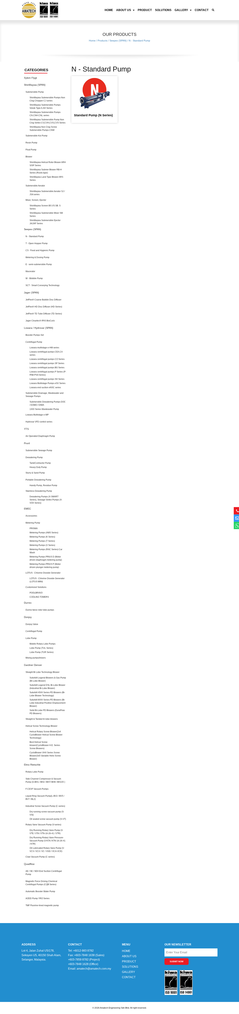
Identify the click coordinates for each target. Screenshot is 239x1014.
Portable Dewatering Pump (38, 480)
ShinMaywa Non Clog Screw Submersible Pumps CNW (43, 128)
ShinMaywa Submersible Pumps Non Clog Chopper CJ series (47, 99)
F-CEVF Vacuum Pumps (37, 789)
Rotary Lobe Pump (34, 772)
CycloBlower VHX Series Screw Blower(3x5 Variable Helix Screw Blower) (45, 755)
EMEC (27, 508)
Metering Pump (33, 523)
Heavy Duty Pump (38, 467)
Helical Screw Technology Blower (41, 726)
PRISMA (34, 528)
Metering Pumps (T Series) (42, 541)
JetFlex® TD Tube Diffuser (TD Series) (44, 313)
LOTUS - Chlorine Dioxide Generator (43, 573)
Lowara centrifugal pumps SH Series (47, 379)
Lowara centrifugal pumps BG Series (47, 367)
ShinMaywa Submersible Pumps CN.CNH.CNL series (45, 114)
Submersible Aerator (35, 185)
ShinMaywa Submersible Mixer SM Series (46, 214)
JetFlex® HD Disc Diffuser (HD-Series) (44, 306)
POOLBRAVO (36, 593)
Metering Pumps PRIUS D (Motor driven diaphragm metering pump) (46, 558)
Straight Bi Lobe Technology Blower (42, 672)
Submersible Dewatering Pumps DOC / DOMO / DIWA (48, 403)
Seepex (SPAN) (32, 229)
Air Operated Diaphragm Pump (40, 436)
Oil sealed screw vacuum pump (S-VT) (48, 819)
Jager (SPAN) (31, 292)
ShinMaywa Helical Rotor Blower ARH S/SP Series (48, 164)
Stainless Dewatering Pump (39, 491)
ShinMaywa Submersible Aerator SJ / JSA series (47, 193)
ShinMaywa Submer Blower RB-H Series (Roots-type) (46, 171)
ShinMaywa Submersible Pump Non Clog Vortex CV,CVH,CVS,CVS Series (47, 121)
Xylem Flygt (30, 77)
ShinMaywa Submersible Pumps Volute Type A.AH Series (45, 106)
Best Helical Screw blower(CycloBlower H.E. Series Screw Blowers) (45, 745)
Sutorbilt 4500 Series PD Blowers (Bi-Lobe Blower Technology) (47, 694)
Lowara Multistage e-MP (37, 415)
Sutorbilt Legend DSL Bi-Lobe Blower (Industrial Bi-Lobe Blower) (47, 686)
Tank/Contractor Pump (40, 463)
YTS (26, 429)
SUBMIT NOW (176, 961)
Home (109, 10)
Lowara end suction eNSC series (45, 387)
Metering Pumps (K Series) (42, 537)
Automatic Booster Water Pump (40, 891)
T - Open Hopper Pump (37, 243)
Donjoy (28, 617)
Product (145, 10)
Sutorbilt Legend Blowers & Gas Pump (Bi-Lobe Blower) (48, 679)
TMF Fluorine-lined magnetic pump (42, 905)
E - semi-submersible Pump (39, 264)
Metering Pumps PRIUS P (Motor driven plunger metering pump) (45, 565)
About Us (123, 10)
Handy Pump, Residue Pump (43, 485)
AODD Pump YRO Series (38, 898)
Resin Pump (31, 142)
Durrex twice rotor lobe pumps (40, 610)
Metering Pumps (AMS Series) (44, 532)
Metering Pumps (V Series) (42, 545)
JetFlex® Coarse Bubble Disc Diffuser (43, 299)
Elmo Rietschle (32, 764)
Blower (29, 156)
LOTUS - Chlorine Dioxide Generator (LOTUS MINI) (47, 580)
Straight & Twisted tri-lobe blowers (42, 719)
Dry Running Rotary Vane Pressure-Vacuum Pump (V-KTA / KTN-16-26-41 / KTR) (47, 840)
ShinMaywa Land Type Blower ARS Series (46, 178)
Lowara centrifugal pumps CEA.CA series (46, 353)
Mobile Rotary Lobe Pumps (42, 644)
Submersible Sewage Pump (39, 450)
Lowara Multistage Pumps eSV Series (47, 383)
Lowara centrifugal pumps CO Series (47, 359)
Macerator (30, 271)
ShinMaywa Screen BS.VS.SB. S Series (45, 207)
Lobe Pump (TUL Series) (41, 648)
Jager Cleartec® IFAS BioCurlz (40, 320)
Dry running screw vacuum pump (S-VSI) (47, 813)
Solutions (163, 10)
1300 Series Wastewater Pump (44, 409)
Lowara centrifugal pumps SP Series (47, 363)
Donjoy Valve (32, 624)
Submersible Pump (35, 92)
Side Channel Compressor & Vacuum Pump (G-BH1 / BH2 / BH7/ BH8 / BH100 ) (45, 780)
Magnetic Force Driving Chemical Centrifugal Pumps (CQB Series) (41, 883)
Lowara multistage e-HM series (44, 347)
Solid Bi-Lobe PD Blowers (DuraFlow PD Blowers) (47, 712)
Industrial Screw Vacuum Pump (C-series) (45, 806)
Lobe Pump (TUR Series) (42, 652)
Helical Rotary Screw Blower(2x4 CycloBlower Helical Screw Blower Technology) (46, 734)
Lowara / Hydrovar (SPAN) (38, 327)
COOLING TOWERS (39, 597)
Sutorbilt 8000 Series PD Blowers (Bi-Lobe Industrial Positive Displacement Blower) (47, 703)
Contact (202, 10)
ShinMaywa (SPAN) (34, 84)
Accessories (31, 516)
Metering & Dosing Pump (37, 257)
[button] (213, 10)
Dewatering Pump (34, 457)
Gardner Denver (33, 665)
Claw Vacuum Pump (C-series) (40, 857)
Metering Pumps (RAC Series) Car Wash (46, 551)
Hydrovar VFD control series (39, 422)
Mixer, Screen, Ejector (36, 200)
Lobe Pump (31, 638)
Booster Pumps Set (35, 335)
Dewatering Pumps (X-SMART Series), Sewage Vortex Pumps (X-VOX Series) (46, 499)
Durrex (27, 602)
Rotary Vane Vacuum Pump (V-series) (43, 824)
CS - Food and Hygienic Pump (40, 250)
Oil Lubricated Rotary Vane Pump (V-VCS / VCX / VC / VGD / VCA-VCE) (47, 849)
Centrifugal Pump (34, 342)
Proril (27, 443)
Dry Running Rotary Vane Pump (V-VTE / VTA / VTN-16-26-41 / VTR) (46, 832)
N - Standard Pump (35, 236)
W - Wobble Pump (34, 278)
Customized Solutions (36, 587)
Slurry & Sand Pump (35, 473)
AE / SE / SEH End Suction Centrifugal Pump (44, 873)
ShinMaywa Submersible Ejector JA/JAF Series (45, 222)
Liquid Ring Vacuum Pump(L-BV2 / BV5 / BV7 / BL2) (45, 797)
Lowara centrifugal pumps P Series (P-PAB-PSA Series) (48, 373)
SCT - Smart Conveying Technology (42, 285)
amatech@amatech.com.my (94, 968)
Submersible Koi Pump (36, 135)
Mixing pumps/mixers (36, 658)
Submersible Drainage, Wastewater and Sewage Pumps (45, 394)
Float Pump (31, 149)
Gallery (181, 10)
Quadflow (29, 864)
